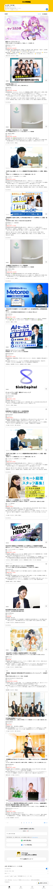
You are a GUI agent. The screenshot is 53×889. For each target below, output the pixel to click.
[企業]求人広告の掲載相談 (35, 879)
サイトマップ (15, 879)
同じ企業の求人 (8, 102)
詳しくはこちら (35, 837)
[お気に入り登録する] (46, 38)
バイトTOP (7, 876)
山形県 (11, 876)
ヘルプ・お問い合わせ (8, 879)
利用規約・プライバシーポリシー (24, 879)
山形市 (15, 876)
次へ (45, 822)
